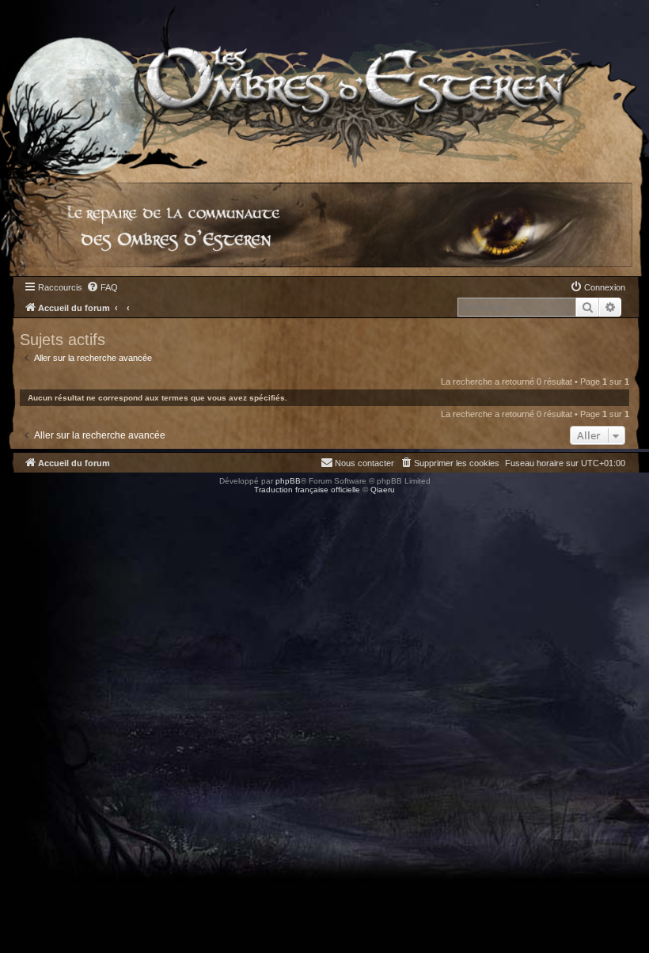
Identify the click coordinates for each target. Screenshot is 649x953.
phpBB (288, 480)
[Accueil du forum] (324, 84)
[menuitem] (102, 287)
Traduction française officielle (307, 489)
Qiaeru (382, 489)
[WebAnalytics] (31, 504)
